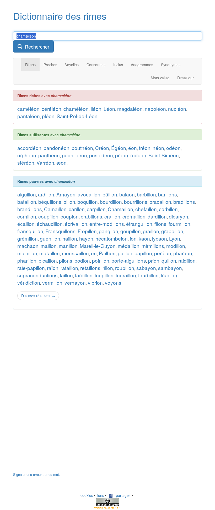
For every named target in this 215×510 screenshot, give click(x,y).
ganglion (108, 231)
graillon (151, 231)
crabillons (91, 216)
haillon (69, 238)
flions (160, 223)
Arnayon (66, 194)
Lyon (174, 238)
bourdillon (111, 201)
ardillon (46, 194)
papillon (143, 253)
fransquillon (30, 231)
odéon (173, 147)
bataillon (26, 201)
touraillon (126, 275)
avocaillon (89, 194)
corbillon (168, 208)
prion (153, 260)
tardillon (84, 275)
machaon (28, 245)
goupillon (130, 231)
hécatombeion (111, 238)
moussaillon (75, 253)
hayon (86, 238)
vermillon (52, 282)
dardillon (157, 216)
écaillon (26, 223)
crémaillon (134, 216)
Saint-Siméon (163, 155)
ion (133, 238)
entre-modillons (106, 223)
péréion (162, 253)
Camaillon (55, 208)
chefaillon (146, 208)
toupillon (104, 275)
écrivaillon (76, 223)
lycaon (159, 238)
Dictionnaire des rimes (59, 15)
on (94, 253)
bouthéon (82, 147)
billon (69, 201)
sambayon (170, 267)
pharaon (182, 253)
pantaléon (28, 115)
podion (82, 260)
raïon (52, 267)
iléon (96, 108)
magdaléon (130, 108)
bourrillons (135, 201)
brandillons (29, 208)
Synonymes (170, 64)
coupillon (48, 216)
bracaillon (160, 201)
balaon (127, 194)
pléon (48, 115)
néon (158, 147)
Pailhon (107, 253)
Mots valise (160, 77)
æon (61, 162)
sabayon (146, 267)
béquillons (49, 201)
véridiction (28, 282)
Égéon (118, 147)
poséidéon (101, 155)
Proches (50, 64)
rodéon (138, 155)
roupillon (124, 267)
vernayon (75, 282)
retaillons (90, 267)
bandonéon (56, 147)
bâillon (110, 194)
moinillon (27, 253)
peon (67, 155)
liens (100, 495)
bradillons (184, 201)
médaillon (128, 245)
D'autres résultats (38, 295)
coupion (70, 216)
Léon (109, 108)
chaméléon (76, 108)
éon (132, 147)
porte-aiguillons (128, 260)
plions (65, 260)
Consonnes (96, 64)
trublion (169, 275)
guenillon (50, 238)
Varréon (45, 162)
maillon (49, 245)
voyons (113, 282)
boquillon (87, 201)
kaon (144, 238)
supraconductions (37, 275)
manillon (68, 245)
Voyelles (72, 64)
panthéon (49, 155)
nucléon (177, 108)
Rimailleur (185, 77)
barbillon (146, 194)
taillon (66, 275)
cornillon (26, 216)
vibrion (95, 282)
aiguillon (26, 194)
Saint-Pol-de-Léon (77, 115)
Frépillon (87, 231)
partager (121, 495)
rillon (108, 267)
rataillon (69, 267)
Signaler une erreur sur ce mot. (36, 474)
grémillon (27, 238)
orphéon (26, 155)
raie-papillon (31, 267)
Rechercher (35, 46)
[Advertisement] (52, 393)
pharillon (26, 260)
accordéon (29, 147)
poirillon (100, 260)
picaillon (48, 260)
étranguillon (139, 223)
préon (121, 155)
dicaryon (178, 216)
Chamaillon (120, 208)
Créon (102, 147)
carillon (77, 208)
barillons (167, 194)
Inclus (118, 64)
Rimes (30, 64)
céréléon (51, 108)
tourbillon (148, 275)
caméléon (28, 108)
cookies (86, 495)
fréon (144, 147)
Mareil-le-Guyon (98, 245)
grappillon (172, 231)
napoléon (155, 108)
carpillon (96, 208)
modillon (175, 245)
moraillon (49, 253)
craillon (112, 216)
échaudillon (50, 223)
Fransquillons (60, 231)
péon (81, 155)
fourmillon (179, 223)
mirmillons (153, 245)
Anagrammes (142, 64)
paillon (125, 253)
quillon (169, 260)
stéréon (25, 162)
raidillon (187, 260)
